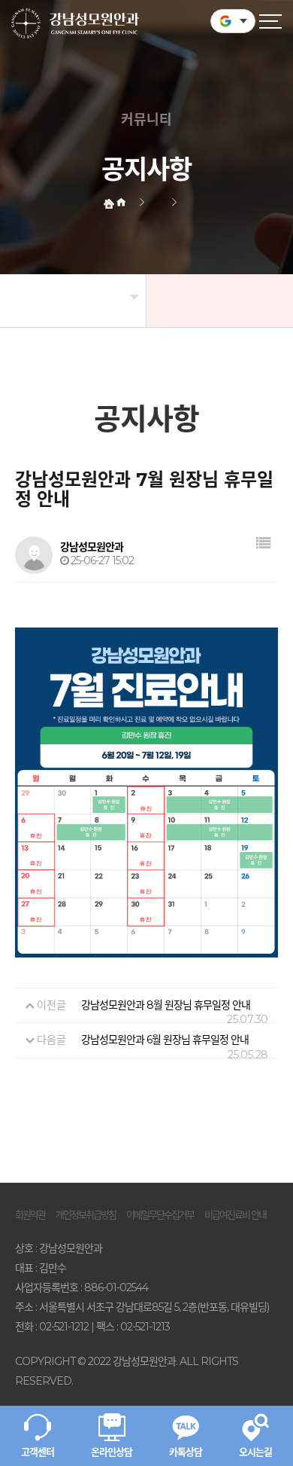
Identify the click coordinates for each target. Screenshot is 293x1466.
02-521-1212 (64, 1326)
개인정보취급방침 (86, 1214)
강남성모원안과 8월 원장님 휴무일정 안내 (165, 1005)
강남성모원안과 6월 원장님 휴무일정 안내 (165, 1039)
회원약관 (30, 1214)
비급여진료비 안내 (235, 1214)
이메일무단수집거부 (160, 1214)
